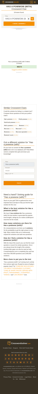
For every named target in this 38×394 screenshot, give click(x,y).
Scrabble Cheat (7, 348)
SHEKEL (7, 275)
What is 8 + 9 (9, 173)
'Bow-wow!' (21, 128)
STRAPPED (25, 272)
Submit (19, 183)
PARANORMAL (15, 272)
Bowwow (23, 125)
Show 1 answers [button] (19, 23)
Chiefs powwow (25, 119)
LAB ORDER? (18, 275)
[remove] (28, 18)
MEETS (19, 67)
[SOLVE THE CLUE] (32, 18)
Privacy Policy (7, 377)
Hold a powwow (10, 125)
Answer (7, 167)
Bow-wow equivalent (23, 132)
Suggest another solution (19, 70)
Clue (6, 16)
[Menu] (35, 2)
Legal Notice (28, 377)
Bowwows (9, 132)
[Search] (31, 2)
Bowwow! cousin (11, 135)
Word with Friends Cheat (26, 348)
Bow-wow (9, 128)
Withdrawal (22, 379)
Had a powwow (10, 119)
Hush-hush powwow (12, 122)
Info (17, 379)
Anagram (15, 348)
